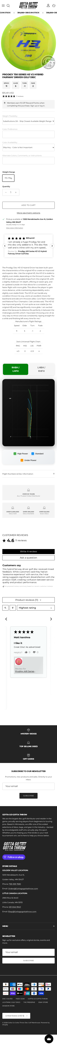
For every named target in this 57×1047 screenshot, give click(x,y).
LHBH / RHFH (41, 369)
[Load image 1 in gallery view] (28, 43)
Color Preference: (10, 129)
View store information (14, 228)
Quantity (6, 186)
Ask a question (28, 557)
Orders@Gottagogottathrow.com (23, 888)
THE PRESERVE (29, 1002)
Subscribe (28, 796)
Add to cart (28, 205)
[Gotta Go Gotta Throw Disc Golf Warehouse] (28, 5)
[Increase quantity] (16, 192)
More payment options (28, 213)
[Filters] (13, 607)
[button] (28, 245)
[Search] (9, 5)
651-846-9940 (15, 907)
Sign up (33, 106)
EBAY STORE (43, 1002)
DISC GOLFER (7, 999)
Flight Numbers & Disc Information (17, 474)
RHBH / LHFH (16, 369)
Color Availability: (10, 142)
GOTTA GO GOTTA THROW (38, 999)
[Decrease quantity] (5, 192)
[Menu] (3, 5)
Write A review (28, 551)
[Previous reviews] (5, 246)
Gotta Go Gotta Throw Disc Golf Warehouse (24, 1023)
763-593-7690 (15, 884)
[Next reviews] (52, 246)
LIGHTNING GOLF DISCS (11, 1002)
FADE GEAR (20, 999)
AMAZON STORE (8, 1006)
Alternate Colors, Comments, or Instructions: (22, 155)
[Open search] (5, 607)
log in (42, 106)
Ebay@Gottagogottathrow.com (22, 911)
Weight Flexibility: (10, 116)
